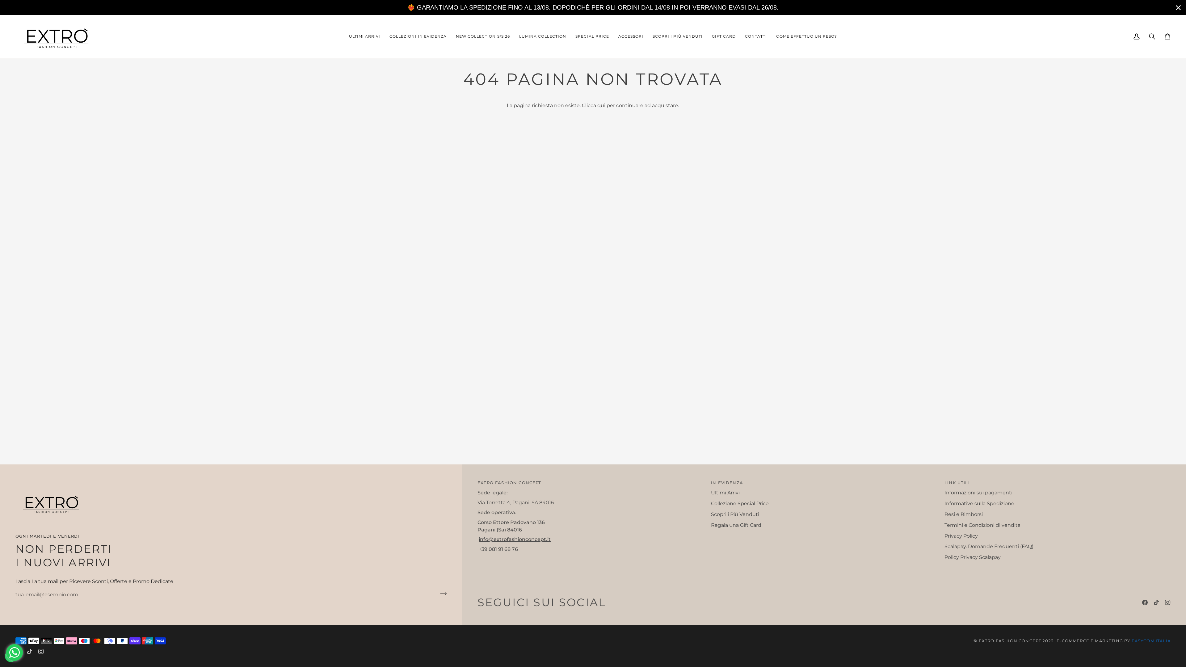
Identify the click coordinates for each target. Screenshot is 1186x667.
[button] (418, 36)
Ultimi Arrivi (725, 493)
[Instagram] (1168, 602)
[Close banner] (1178, 7)
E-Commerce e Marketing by (1114, 640)
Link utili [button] (957, 482)
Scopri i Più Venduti (735, 514)
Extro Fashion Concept (1010, 640)
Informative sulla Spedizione (979, 503)
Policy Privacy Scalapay (972, 557)
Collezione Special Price (740, 503)
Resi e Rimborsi (963, 514)
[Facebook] (1145, 602)
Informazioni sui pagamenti (978, 493)
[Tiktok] (1156, 602)
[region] (593, 7)
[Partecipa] (441, 594)
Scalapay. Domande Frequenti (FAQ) (988, 546)
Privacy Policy (961, 536)
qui (601, 105)
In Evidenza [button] (727, 482)
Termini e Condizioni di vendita (982, 525)
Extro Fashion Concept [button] (509, 482)
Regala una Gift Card (736, 525)
